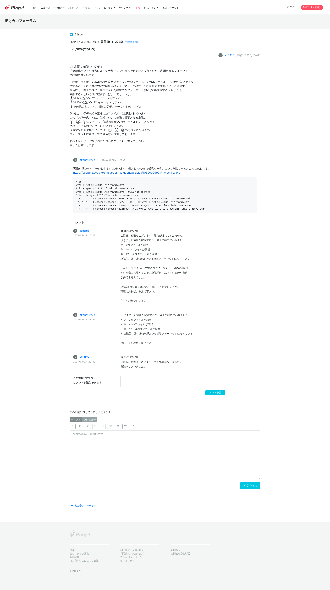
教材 (35, 7)
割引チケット (126, 7)
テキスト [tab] (76, 419)
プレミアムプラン (103, 7)
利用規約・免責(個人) (132, 550)
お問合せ (175, 550)
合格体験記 (59, 7)
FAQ (138, 7)
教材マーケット (170, 7)
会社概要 (74, 557)
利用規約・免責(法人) (132, 553)
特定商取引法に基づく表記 (84, 560)
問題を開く (133, 42)
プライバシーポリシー (132, 557)
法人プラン (150, 7)
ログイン (292, 7)
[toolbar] (165, 426)
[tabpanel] (165, 450)
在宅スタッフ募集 (79, 553)
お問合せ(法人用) (180, 553)
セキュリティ (127, 560)
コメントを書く (215, 392)
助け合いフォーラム (79, 7)
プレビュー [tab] (90, 419)
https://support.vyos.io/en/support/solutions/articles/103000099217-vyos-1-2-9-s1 (127, 172)
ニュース (45, 7)
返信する (251, 485)
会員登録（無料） (312, 7)
